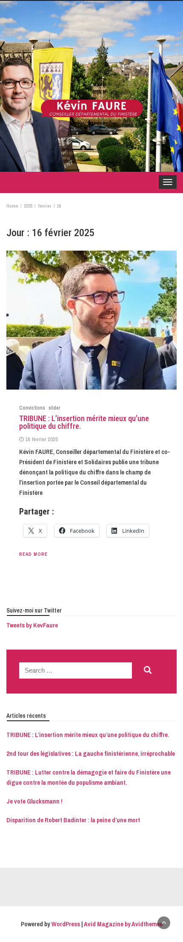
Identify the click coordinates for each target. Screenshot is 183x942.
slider (54, 408)
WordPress (65, 923)
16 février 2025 (41, 439)
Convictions (32, 408)
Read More (33, 554)
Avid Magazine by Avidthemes (123, 923)
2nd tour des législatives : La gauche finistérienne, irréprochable (90, 753)
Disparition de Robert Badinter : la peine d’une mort (73, 819)
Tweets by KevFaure (32, 625)
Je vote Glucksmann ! (34, 801)
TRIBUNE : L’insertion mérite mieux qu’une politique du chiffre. (84, 422)
